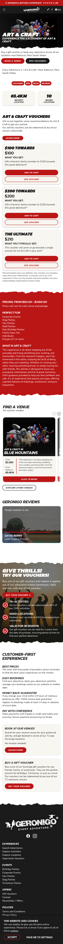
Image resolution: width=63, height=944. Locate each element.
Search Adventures (12, 848)
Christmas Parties (11, 883)
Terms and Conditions (13, 911)
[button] (59, 414)
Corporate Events (11, 872)
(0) (59, 9)
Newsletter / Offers (12, 900)
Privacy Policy (9, 915)
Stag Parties (8, 879)
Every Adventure (12, 69)
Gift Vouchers (9, 893)
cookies (14, 930)
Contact (6, 897)
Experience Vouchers (13, 858)
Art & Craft (30, 69)
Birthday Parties (10, 869)
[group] (29, 449)
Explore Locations (11, 855)
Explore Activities (11, 851)
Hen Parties (8, 876)
